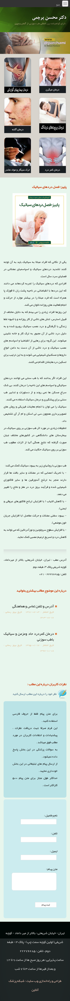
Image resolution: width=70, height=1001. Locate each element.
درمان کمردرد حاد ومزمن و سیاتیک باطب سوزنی (29, 636)
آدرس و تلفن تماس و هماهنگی (33, 606)
